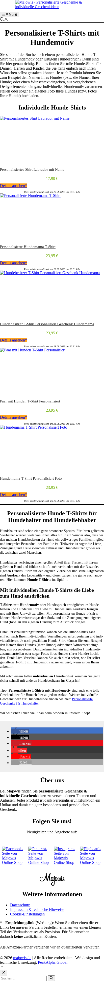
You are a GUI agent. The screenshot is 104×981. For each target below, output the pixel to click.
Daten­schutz (20, 905)
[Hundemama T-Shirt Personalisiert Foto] (33, 427)
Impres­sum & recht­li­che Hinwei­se (37, 909)
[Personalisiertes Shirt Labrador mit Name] (34, 118)
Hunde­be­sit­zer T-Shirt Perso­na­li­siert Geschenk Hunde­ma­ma (47, 324)
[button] (4, 20)
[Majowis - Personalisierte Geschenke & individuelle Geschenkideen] (53, 7)
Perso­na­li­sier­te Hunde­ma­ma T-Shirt (28, 247)
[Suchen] (51, 978)
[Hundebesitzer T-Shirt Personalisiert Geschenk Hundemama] (50, 273)
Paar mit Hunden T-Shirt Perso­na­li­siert (30, 401)
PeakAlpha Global (52, 962)
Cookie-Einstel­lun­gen (27, 914)
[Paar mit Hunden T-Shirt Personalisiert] (32, 350)
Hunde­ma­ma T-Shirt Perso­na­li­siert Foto (31, 478)
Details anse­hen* (13, 185)
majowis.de (22, 958)
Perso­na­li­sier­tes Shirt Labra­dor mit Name (32, 169)
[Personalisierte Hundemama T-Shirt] (30, 195)
